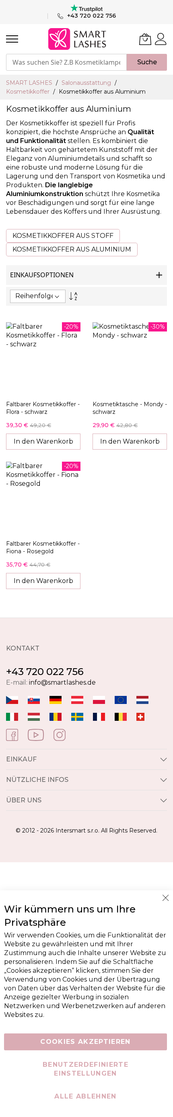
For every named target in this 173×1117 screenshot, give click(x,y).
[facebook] (12, 734)
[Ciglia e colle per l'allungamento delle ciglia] (12, 716)
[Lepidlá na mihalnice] (34, 699)
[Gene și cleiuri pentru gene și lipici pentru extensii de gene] (55, 716)
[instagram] (60, 734)
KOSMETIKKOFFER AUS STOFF (62, 235)
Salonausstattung (87, 82)
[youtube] (36, 734)
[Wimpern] (77, 699)
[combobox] (66, 62)
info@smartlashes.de (62, 682)
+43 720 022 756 (45, 671)
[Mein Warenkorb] (145, 39)
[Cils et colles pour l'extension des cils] (99, 716)
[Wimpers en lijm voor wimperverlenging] (142, 699)
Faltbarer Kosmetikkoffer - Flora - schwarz (43, 408)
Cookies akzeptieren (85, 1041)
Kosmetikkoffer (28, 91)
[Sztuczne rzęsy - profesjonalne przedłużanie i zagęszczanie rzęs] (99, 699)
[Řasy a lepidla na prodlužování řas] (12, 699)
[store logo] (77, 39)
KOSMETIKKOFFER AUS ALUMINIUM (71, 249)
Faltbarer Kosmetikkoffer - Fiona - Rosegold (43, 547)
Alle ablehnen (85, 1096)
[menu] (12, 39)
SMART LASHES (30, 82)
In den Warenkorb (43, 441)
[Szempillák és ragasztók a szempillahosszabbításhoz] (34, 716)
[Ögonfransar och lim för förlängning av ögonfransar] (77, 716)
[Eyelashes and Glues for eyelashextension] (121, 699)
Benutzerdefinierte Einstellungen (85, 1069)
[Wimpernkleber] (55, 699)
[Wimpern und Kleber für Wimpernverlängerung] (140, 716)
